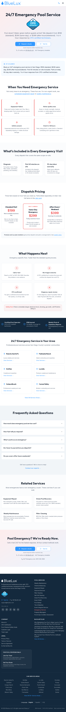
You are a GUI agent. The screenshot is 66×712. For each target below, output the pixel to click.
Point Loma (9, 687)
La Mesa (41, 690)
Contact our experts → (33, 468)
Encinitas (57, 680)
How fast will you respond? (13, 432)
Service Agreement (6, 643)
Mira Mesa (9, 690)
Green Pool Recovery (40, 597)
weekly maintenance (44, 94)
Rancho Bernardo (25, 685)
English (31, 702)
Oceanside (41, 687)
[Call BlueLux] (58, 3)
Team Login (4, 632)
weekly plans (58, 235)
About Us (4, 622)
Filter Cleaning (38, 593)
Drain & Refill (38, 600)
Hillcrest (41, 692)
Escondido (57, 687)
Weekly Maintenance (40, 583)
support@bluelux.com (7, 602)
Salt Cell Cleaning (39, 595)
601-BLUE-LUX (29, 50)
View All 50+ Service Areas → (33, 695)
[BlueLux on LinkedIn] (14, 609)
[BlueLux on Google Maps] (18, 609)
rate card (38, 198)
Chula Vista (25, 687)
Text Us (45, 44)
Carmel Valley (41, 682)
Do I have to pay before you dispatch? (17, 448)
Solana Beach (25, 682)
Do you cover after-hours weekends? (17, 456)
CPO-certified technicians (40, 38)
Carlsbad (8, 682)
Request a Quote (26, 44)
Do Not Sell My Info (6, 646)
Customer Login (5, 629)
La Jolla (41, 680)
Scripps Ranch (9, 685)
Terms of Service (6, 641)
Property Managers (40, 612)
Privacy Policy (5, 638)
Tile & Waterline (38, 605)
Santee (57, 690)
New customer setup (59, 708)
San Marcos (25, 690)
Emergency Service (40, 610)
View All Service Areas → (33, 398)
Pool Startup (37, 602)
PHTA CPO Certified (48, 708)
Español (37, 702)
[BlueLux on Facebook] (10, 609)
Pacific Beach (41, 685)
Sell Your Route (8, 662)
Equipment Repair (39, 588)
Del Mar (25, 680)
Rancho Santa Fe (9, 680)
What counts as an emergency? (15, 440)
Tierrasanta (25, 692)
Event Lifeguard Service (41, 607)
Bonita (57, 692)
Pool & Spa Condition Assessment (43, 614)
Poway (57, 682)
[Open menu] (63, 3)
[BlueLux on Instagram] (6, 609)
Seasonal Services (39, 590)
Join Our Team (7, 655)
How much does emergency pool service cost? (20, 423)
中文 (43, 702)
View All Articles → (40, 639)
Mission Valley (9, 692)
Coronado (57, 685)
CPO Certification (6, 625)
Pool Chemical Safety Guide (9, 627)
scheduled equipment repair (24, 94)
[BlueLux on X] (2, 609)
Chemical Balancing (39, 585)
